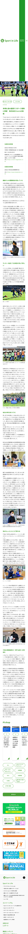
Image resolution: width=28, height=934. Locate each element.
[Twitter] (24, 877)
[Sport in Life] (9, 877)
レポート (6, 926)
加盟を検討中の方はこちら (22, 40)
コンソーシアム (8, 903)
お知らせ (6, 923)
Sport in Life (9, 40)
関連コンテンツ (8, 931)
